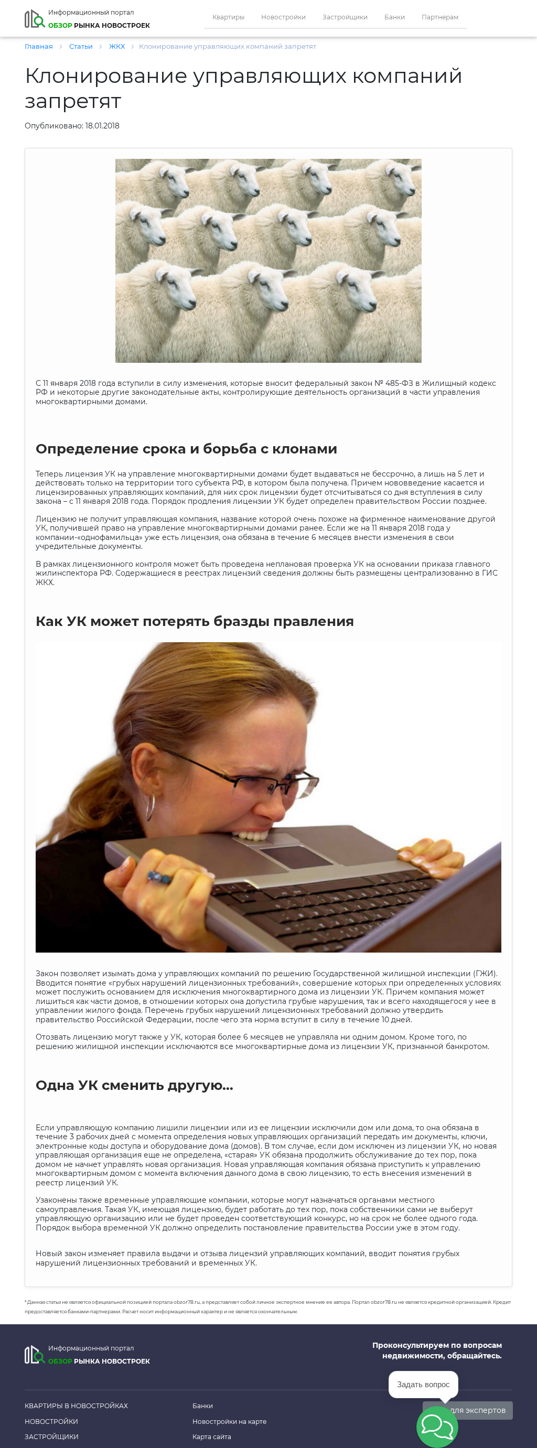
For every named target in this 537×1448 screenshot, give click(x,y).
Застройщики (345, 17)
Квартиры (228, 17)
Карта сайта (211, 1437)
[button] (437, 1427)
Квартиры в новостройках (76, 1406)
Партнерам (440, 17)
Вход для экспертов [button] (467, 1410)
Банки (394, 17)
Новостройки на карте (229, 1421)
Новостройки (283, 17)
